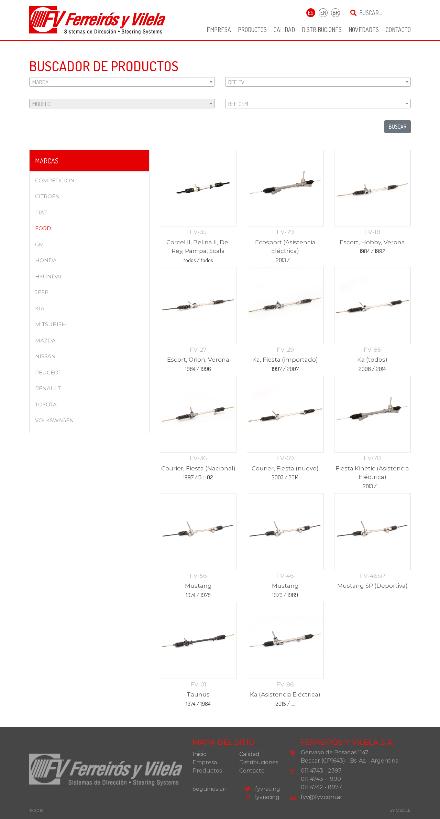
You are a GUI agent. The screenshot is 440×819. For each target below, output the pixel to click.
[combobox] (122, 82)
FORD (43, 228)
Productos (252, 29)
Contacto (398, 29)
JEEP (41, 292)
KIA (39, 308)
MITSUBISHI (51, 324)
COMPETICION (55, 180)
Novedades (364, 29)
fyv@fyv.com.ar (321, 797)
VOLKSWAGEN (54, 420)
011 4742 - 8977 (321, 787)
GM (39, 244)
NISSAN (45, 356)
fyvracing (267, 789)
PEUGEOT (48, 372)
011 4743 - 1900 (321, 779)
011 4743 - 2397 (321, 770)
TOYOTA (46, 404)
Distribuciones (322, 29)
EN (323, 12)
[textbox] (122, 82)
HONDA (46, 260)
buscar (397, 126)
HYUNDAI (48, 276)
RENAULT (48, 388)
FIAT (41, 212)
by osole (400, 810)
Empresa (219, 29)
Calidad (284, 29)
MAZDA (45, 340)
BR (336, 12)
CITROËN (47, 196)
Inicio (199, 754)
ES (311, 12)
